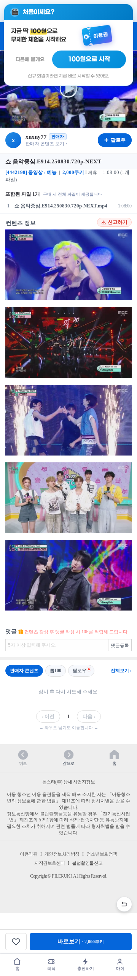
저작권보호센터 (49, 863)
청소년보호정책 (101, 854)
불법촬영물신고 (87, 863)
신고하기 (117, 222)
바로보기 (80, 941)
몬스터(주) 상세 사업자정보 (68, 782)
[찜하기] (16, 941)
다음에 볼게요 (30, 59)
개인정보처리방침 (62, 854)
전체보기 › (121, 670)
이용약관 (28, 854)
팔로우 (79, 670)
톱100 (55, 670)
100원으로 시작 (89, 59)
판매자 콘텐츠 (24, 670)
